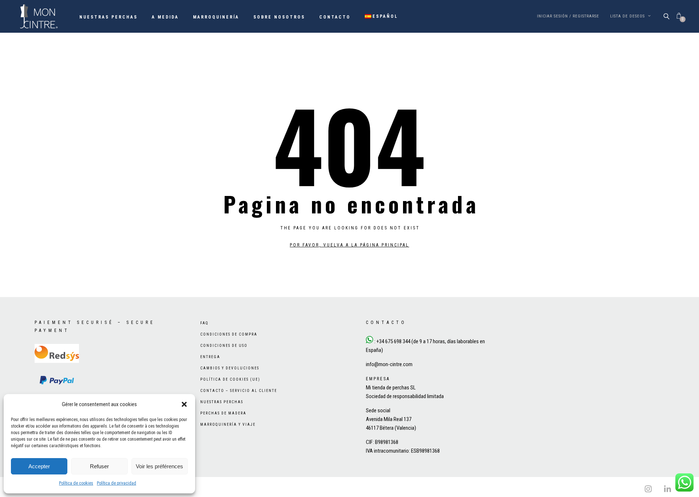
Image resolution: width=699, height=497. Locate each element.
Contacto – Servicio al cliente (238, 391)
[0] (679, 16)
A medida (165, 17)
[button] (184, 404)
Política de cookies (76, 483)
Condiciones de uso (224, 346)
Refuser (99, 466)
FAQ (204, 323)
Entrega (210, 357)
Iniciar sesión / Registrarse (568, 16)
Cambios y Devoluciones (229, 368)
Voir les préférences (159, 466)
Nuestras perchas (108, 17)
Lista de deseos (628, 16)
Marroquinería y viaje (228, 424)
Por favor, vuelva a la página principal (349, 245)
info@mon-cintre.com (389, 364)
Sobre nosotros (279, 17)
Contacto (335, 17)
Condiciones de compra (228, 334)
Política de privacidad (116, 483)
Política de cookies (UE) (230, 379)
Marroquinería (216, 17)
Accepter (39, 466)
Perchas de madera (223, 413)
